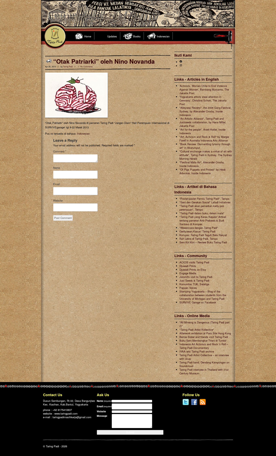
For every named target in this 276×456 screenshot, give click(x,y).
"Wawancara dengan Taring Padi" (198, 228)
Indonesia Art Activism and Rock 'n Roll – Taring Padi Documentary (203, 346)
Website (58, 200)
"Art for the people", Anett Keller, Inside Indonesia (202, 131)
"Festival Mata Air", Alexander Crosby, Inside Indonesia (201, 164)
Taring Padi (68, 66)
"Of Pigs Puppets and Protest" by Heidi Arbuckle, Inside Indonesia (202, 171)
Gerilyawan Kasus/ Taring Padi (197, 231)
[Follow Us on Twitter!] (185, 404)
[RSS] (202, 404)
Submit (130, 432)
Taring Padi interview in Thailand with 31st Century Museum (204, 371)
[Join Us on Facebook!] (194, 404)
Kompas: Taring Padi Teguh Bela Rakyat (203, 235)
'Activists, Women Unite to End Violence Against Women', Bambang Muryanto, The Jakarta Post (204, 89)
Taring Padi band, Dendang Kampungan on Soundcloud (204, 364)
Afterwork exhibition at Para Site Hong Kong (205, 333)
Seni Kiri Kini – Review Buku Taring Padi (203, 242)
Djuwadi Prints (187, 266)
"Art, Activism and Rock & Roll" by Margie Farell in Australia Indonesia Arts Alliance (204, 138)
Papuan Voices (188, 288)
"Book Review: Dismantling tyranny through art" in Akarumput (204, 146)
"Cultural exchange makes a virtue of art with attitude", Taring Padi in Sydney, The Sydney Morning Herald (205, 154)
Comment (59, 151)
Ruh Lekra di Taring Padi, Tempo (198, 239)
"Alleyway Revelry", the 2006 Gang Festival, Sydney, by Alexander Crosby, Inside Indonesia (205, 111)
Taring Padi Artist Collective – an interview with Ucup (204, 357)
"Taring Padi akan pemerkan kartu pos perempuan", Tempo (201, 207)
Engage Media (187, 273)
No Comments (86, 66)
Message (102, 416)
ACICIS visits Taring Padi (194, 262)
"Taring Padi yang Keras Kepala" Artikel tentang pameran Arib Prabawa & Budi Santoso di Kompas (202, 220)
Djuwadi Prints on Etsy (192, 269)
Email (56, 184)
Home (87, 36)
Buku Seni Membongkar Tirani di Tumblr (202, 340)
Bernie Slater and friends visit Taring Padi (203, 337)
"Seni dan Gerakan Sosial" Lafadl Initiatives (205, 202)
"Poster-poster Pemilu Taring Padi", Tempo (204, 199)
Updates (112, 36)
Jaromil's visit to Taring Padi (195, 277)
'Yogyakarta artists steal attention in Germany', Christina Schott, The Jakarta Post (202, 100)
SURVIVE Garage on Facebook (197, 302)
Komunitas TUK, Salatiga (194, 284)
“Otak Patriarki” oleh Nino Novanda (104, 61)
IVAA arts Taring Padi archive (196, 351)
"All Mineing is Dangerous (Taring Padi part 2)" (204, 324)
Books (137, 36)
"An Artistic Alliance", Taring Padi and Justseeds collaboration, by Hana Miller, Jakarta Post (202, 122)
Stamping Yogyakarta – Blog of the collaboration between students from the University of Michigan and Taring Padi (202, 295)
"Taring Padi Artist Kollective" (196, 329)
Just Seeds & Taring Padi (194, 280)
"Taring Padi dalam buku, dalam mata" (201, 213)
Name (56, 168)
